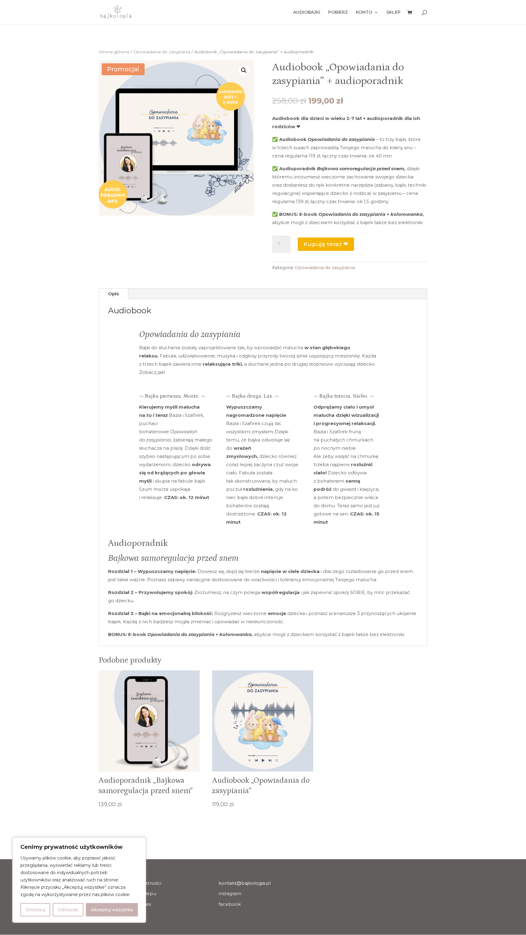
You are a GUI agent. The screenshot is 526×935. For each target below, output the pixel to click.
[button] (243, 70)
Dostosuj (35, 909)
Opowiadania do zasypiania (161, 51)
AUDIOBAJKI (306, 12)
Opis (113, 294)
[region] (79, 880)
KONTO (364, 12)
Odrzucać (68, 909)
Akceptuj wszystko (112, 909)
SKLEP (393, 12)
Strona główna (114, 51)
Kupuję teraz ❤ (325, 244)
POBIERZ (338, 12)
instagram (230, 893)
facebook (230, 904)
